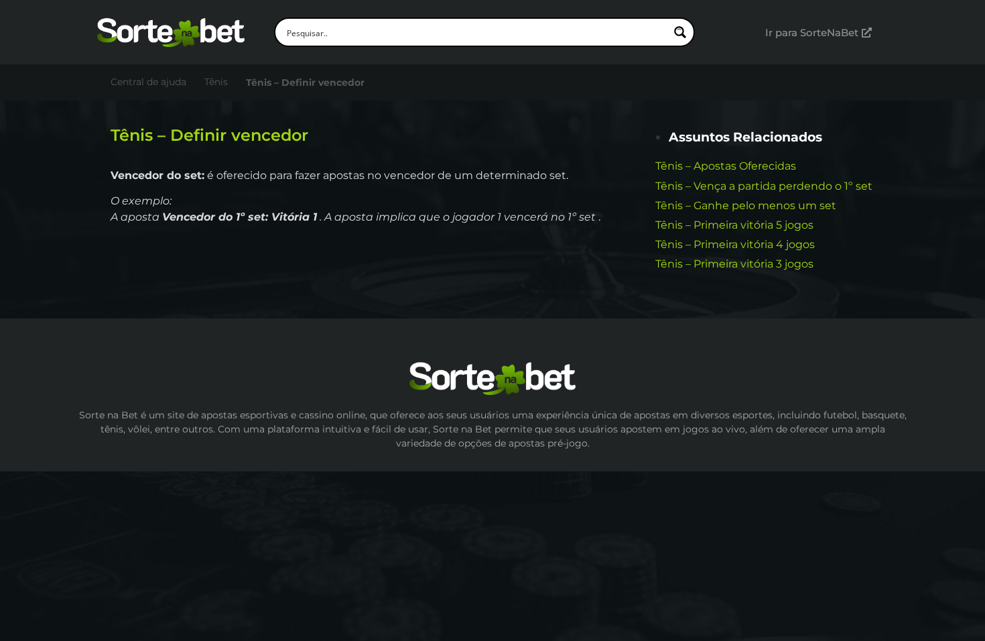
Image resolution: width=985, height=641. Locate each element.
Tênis (216, 81)
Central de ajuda (148, 81)
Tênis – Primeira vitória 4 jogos (735, 244)
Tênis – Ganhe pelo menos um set (745, 205)
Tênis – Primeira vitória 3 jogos (734, 263)
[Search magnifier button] (680, 32)
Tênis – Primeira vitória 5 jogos (734, 225)
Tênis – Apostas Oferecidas (725, 166)
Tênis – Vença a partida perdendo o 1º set (763, 186)
